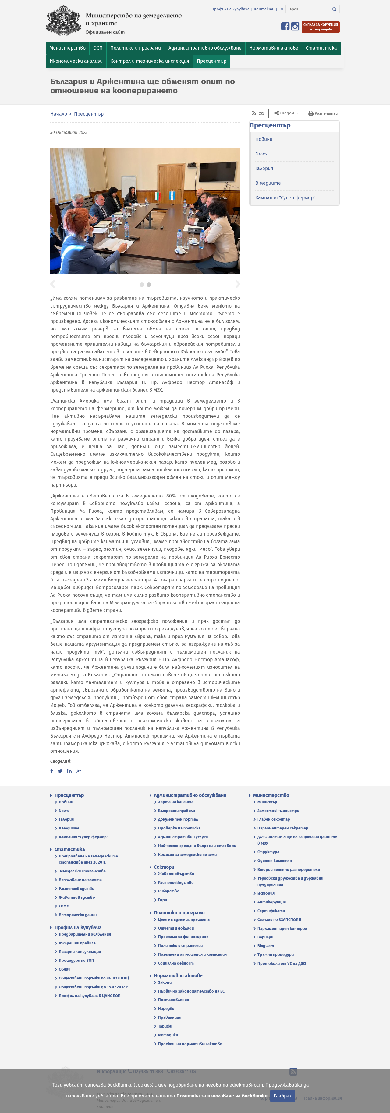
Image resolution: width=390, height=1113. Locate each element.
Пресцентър (89, 114)
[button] (67, 48)
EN (280, 9)
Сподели (287, 113)
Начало (58, 114)
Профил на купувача (230, 9)
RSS (260, 113)
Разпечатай (326, 113)
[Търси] (334, 9)
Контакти (264, 9)
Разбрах (283, 1096)
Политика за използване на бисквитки (222, 1096)
